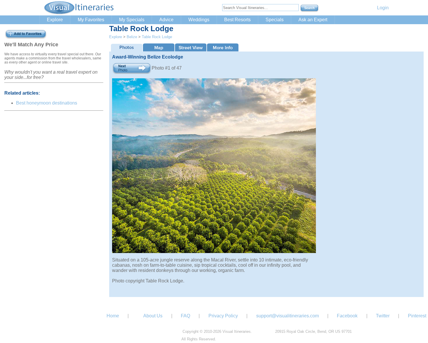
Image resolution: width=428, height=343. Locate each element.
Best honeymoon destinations (46, 102)
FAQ (185, 315)
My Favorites (91, 19)
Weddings (198, 19)
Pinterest (417, 315)
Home (113, 315)
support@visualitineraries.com (287, 315)
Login (383, 7)
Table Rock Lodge (157, 37)
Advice (166, 19)
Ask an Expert (312, 19)
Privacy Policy (223, 315)
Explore (55, 19)
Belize (132, 37)
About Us (152, 315)
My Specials (131, 19)
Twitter (383, 315)
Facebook (347, 315)
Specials (275, 19)
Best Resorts (237, 19)
